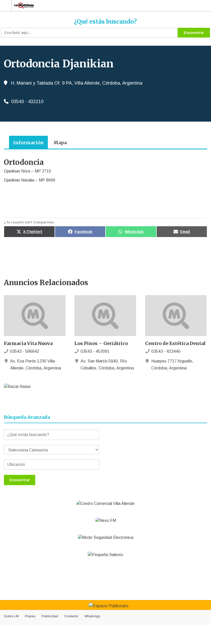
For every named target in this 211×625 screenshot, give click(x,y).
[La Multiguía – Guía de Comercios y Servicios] (100, 5)
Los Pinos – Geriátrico (101, 343)
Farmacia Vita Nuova (28, 343)
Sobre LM (11, 616)
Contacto (71, 616)
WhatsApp (92, 616)
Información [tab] (28, 143)
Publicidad (50, 616)
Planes (30, 616)
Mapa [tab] (60, 143)
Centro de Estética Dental (175, 343)
